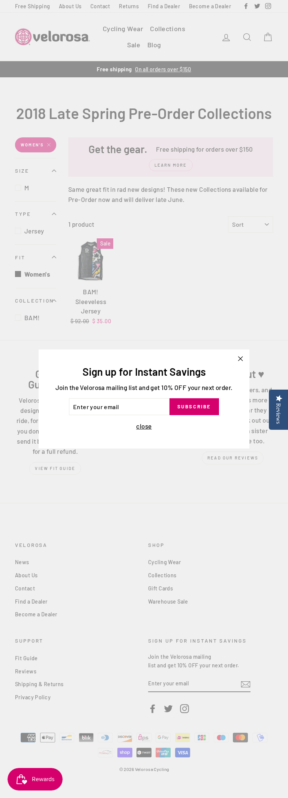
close (144, 426)
